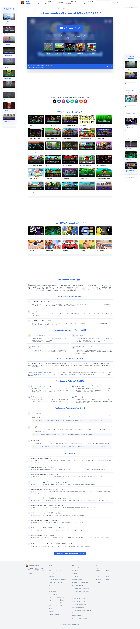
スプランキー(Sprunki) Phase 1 (80, 602)
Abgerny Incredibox (77, 585)
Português (98, 579)
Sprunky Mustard (77, 615)
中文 (107, 568)
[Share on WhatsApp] (72, 101)
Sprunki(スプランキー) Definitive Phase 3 (37, 372)
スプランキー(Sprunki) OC (79, 604)
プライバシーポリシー (78, 571)
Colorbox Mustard (77, 579)
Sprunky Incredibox (54, 614)
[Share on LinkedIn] (68, 101)
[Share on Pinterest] (85, 101)
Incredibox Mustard (77, 596)
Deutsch (98, 574)
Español (108, 576)
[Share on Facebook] (59, 101)
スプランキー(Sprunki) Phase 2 (57, 603)
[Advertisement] (9, 149)
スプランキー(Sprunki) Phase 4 (57, 597)
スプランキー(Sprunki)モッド (56, 600)
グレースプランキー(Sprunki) (80, 582)
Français (108, 574)
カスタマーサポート (77, 568)
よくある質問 (52, 591)
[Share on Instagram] (63, 101)
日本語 (107, 571)
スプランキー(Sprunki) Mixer (79, 618)
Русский (98, 582)
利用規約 (74, 574)
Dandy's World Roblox (78, 607)
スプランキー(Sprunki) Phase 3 (57, 606)
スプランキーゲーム (89, 2)
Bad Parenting (52, 609)
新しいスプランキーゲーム (56, 582)
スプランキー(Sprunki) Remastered (81, 588)
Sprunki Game (37, 9)
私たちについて (53, 594)
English (97, 568)
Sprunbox (51, 611)
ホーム (40, 2)
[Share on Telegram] (76, 101)
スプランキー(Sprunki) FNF (79, 599)
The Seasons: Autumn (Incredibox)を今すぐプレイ (70, 553)
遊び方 (50, 588)
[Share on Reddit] (81, 101)
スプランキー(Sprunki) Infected (72, 2)
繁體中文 (98, 571)
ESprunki (51, 574)
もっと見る (75, 576)
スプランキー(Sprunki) (48, 2)
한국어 (97, 576)
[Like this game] (107, 66)
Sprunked (61, 2)
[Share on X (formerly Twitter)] (54, 101)
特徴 (50, 585)
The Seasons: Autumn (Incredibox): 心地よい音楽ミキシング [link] (56, 9)
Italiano (107, 579)
